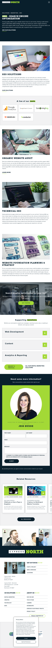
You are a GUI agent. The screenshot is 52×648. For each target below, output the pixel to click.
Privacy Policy (31, 611)
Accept (26, 638)
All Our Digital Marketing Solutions (34, 366)
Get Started (26, 303)
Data (5, 605)
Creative (6, 600)
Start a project (31, 567)
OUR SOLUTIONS (7, 90)
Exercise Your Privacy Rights (35, 608)
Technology (8, 603)
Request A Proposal (11, 367)
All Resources (26, 519)
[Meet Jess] (30, 531)
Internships (30, 605)
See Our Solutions (9, 30)
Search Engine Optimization (9, 500)
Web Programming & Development (33, 500)
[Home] (11, 2)
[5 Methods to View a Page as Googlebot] (13, 498)
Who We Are (30, 597)
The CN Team (30, 600)
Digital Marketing (9, 597)
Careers (29, 603)
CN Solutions (9, 593)
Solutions (5, 13)
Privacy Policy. (28, 457)
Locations (30, 572)
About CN (30, 593)
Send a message (31, 570)
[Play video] (15, 568)
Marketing (14, 13)
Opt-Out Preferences (26, 641)
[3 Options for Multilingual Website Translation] (36, 498)
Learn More (6, 172)
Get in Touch (32, 563)
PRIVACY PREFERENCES (37, 616)
